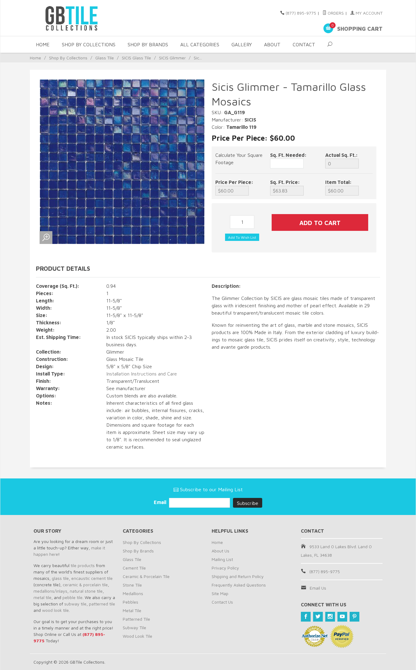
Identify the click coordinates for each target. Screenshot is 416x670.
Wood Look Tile (137, 636)
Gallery (241, 44)
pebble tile (72, 597)
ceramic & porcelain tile (85, 584)
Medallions (133, 593)
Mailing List (222, 559)
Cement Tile (134, 567)
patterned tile (102, 603)
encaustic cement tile (92, 578)
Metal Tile (132, 610)
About (272, 44)
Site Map (220, 593)
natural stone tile (86, 591)
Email (160, 502)
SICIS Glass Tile (136, 57)
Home (43, 44)
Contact (304, 44)
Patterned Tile (136, 619)
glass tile (60, 578)
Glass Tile (104, 57)
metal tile (42, 597)
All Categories (199, 44)
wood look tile (55, 610)
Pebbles (130, 602)
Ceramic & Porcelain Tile (146, 576)
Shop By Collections (88, 44)
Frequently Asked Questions (239, 584)
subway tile (75, 603)
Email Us (318, 588)
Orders (335, 13)
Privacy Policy (225, 567)
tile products (83, 565)
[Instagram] (330, 617)
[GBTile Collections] (89, 18)
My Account (368, 13)
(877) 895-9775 (301, 13)
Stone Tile (132, 584)
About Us (220, 550)
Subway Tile (134, 627)
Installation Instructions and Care (141, 373)
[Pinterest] (354, 617)
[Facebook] (306, 617)
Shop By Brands (148, 44)
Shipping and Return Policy (238, 576)
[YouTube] (342, 617)
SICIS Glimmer (172, 57)
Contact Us (222, 602)
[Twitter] (318, 617)
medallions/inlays (50, 591)
